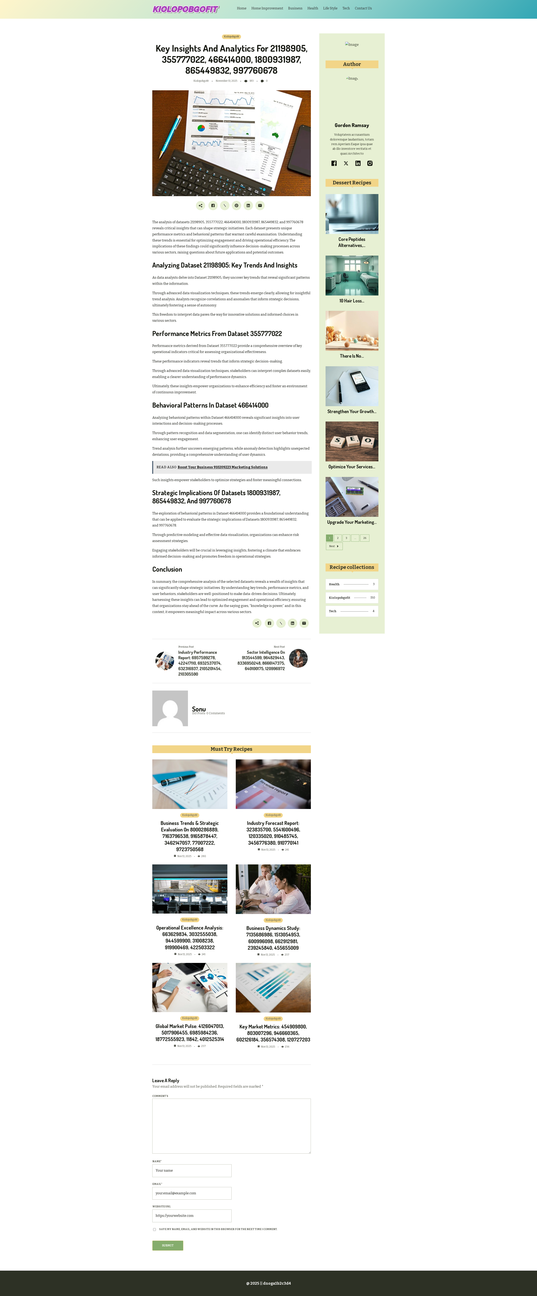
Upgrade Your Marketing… (352, 522)
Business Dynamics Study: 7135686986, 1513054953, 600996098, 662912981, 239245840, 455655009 (273, 938)
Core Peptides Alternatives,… (351, 242)
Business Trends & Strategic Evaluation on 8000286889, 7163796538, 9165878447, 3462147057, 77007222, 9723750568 (190, 836)
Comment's (160, 1096)
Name (157, 1161)
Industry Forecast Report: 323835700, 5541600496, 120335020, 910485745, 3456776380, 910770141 (273, 833)
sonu (199, 709)
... (355, 538)
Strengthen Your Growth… (352, 411)
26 (364, 538)
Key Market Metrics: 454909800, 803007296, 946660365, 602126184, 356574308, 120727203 (273, 1033)
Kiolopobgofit (231, 36)
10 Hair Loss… (352, 300)
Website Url (161, 1206)
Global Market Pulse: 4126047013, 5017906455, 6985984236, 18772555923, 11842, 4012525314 (189, 1032)
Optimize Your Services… (351, 466)
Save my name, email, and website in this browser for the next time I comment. (218, 1229)
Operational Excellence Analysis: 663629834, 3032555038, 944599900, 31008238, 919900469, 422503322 (189, 937)
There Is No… (352, 356)
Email (157, 1184)
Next (332, 546)
